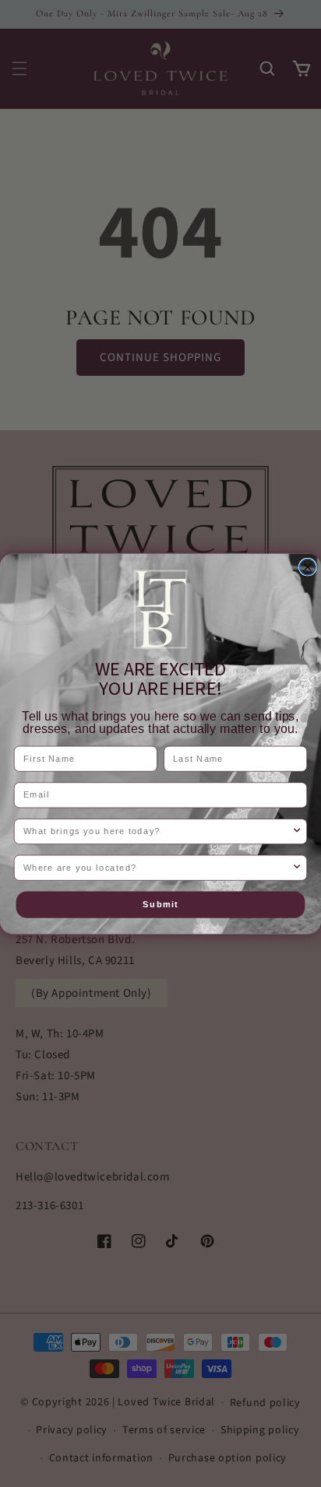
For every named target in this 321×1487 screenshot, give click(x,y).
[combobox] (157, 831)
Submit (160, 904)
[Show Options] (296, 831)
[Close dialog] (308, 567)
